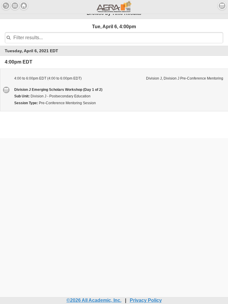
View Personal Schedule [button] (222, 5)
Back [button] (5, 5)
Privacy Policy (146, 300)
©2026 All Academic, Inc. (93, 300)
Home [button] (23, 5)
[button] (14, 5)
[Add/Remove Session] (6, 90)
